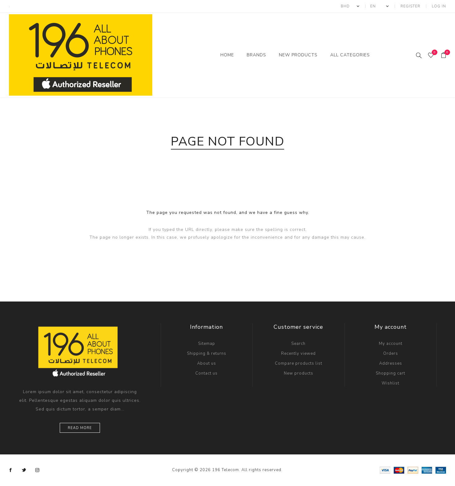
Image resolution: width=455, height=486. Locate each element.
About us (206, 363)
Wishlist (390, 383)
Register (410, 6)
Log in (439, 6)
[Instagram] (37, 470)
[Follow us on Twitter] (24, 470)
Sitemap (206, 343)
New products (298, 373)
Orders (390, 353)
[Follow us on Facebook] (11, 470)
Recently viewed (298, 353)
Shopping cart (390, 373)
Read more (80, 428)
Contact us (206, 373)
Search (298, 343)
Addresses (390, 363)
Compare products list (298, 363)
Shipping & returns (206, 353)
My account (390, 343)
